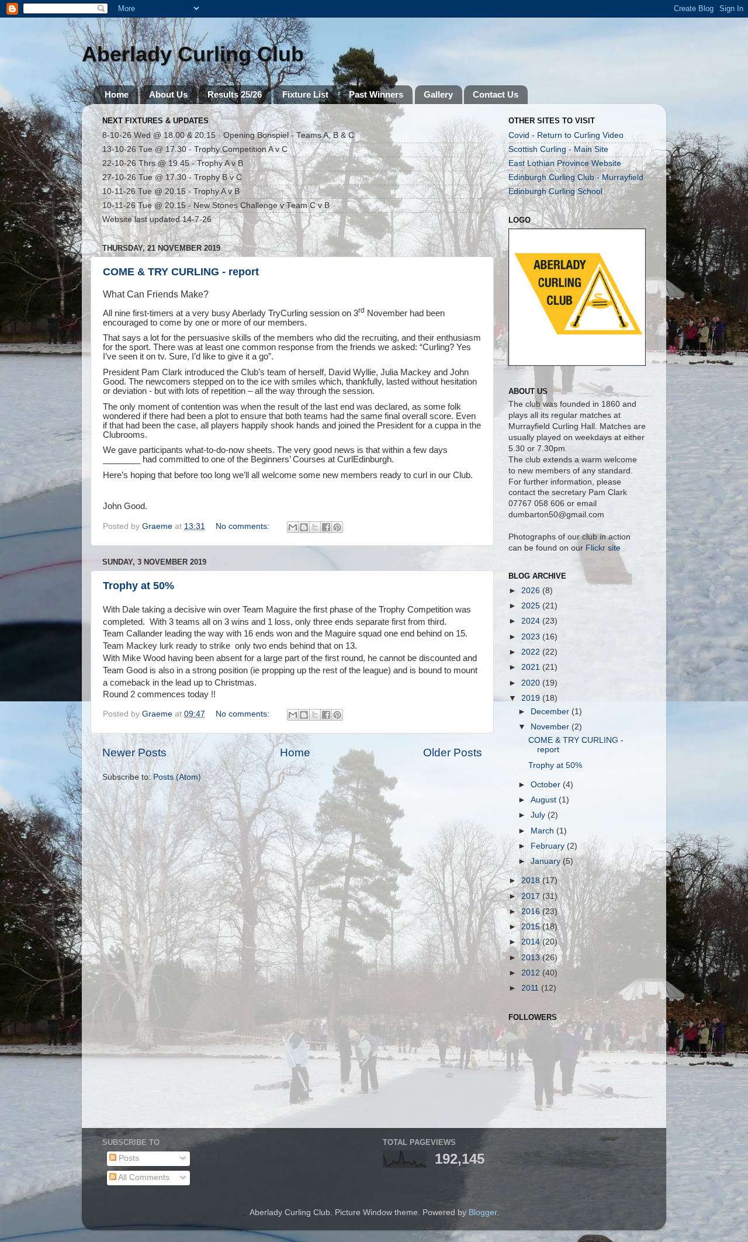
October (547, 784)
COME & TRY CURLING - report (181, 272)
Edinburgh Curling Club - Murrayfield (575, 177)
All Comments (142, 1177)
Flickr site (603, 548)
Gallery (438, 94)
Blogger (483, 1212)
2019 (531, 698)
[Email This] (293, 527)
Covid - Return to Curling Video (566, 135)
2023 (531, 636)
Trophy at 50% (138, 585)
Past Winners (376, 94)
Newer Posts (134, 752)
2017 (531, 896)
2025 (531, 605)
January (547, 861)
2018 (531, 880)
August (545, 799)
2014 (531, 941)
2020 (531, 683)
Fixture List (305, 94)
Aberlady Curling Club (193, 54)
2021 (531, 667)
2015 (531, 926)
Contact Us (495, 94)
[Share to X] (315, 527)
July (539, 815)
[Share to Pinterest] (337, 527)
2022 (531, 652)
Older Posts (452, 752)
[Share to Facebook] (326, 527)
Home (117, 94)
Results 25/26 (234, 94)
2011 (531, 988)
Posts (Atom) (177, 777)
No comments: (244, 526)
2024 (531, 621)
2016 (531, 911)
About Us (168, 94)
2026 (531, 590)
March (543, 830)
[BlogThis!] (304, 527)
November (551, 726)
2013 (531, 957)
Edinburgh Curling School (555, 191)
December (551, 711)
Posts (127, 1158)
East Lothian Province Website (564, 163)
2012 (531, 972)
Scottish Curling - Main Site (558, 149)
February (549, 846)
